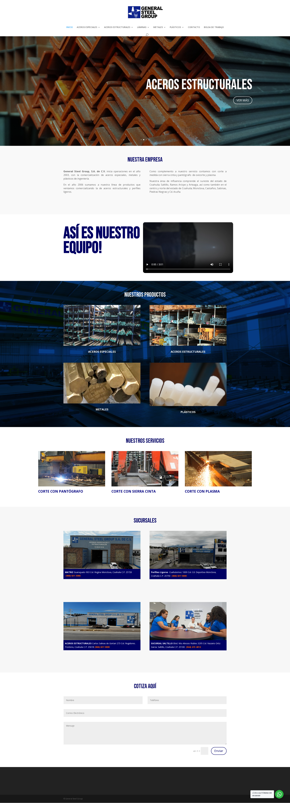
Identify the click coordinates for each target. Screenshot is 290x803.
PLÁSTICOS (175, 27)
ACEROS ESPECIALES (87, 27)
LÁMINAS (141, 27)
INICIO (69, 27)
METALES (158, 27)
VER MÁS (243, 100)
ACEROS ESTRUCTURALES (117, 27)
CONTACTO (194, 27)
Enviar (218, 751)
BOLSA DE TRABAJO (214, 27)
